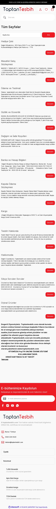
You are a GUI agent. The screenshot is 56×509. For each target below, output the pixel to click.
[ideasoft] (13, 507)
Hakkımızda (7, 255)
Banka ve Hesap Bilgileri (13, 160)
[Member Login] (40, 9)
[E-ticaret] (28, 507)
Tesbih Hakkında (9, 231)
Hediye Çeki (7, 41)
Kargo (4, 211)
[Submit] (4, 398)
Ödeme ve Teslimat (11, 88)
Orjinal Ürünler (8, 302)
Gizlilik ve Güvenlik (10, 112)
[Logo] (18, 9)
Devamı (50, 53)
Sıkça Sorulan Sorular (12, 278)
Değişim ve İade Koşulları (14, 136)
